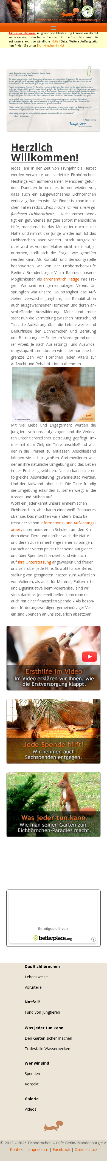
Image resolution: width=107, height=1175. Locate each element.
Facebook (61, 1149)
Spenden (32, 1073)
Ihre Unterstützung (34, 562)
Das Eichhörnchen (42, 966)
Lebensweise (36, 976)
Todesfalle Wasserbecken (47, 1048)
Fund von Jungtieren (42, 1012)
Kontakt (32, 1084)
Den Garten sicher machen (48, 1038)
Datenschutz (86, 1149)
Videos (30, 1109)
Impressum (38, 1149)
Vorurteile (33, 987)
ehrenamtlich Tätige (61, 279)
